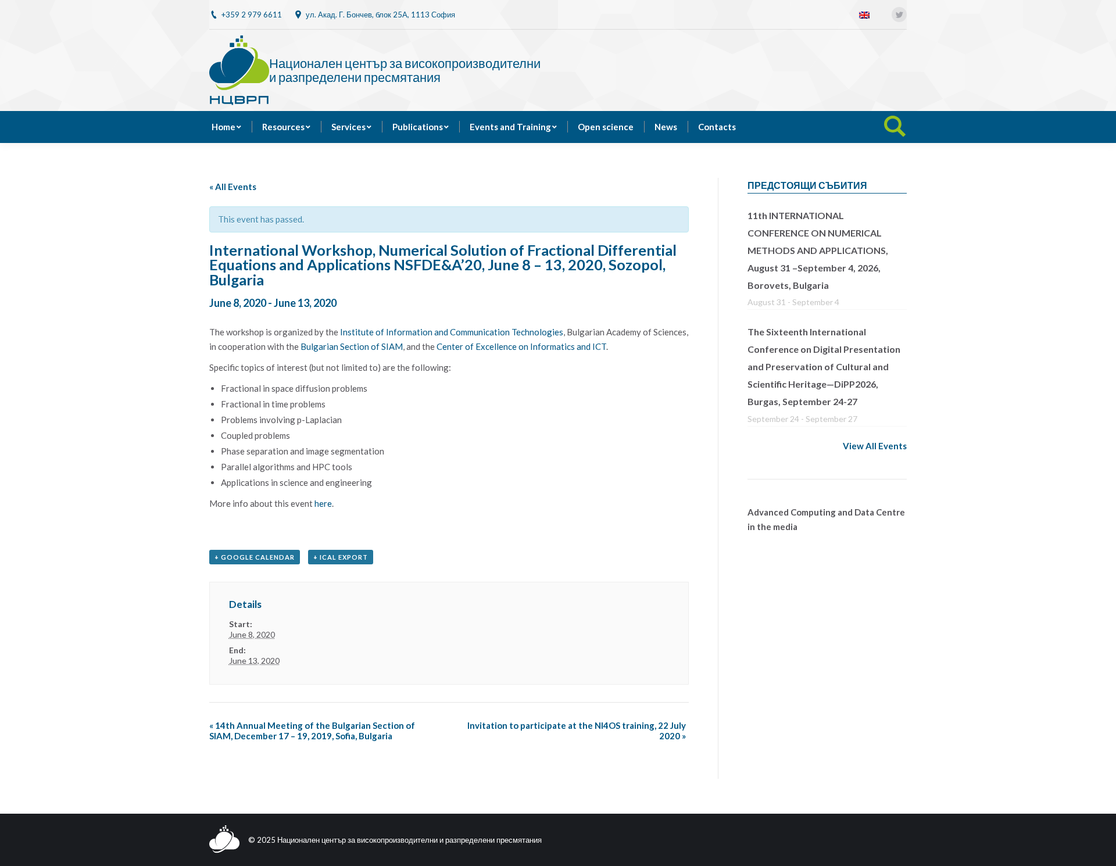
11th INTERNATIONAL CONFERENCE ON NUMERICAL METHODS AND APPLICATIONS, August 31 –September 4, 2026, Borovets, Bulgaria (817, 250)
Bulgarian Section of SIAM (352, 346)
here (323, 503)
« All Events (232, 186)
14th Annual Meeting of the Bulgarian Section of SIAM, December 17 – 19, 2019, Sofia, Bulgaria (312, 730)
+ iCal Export (340, 557)
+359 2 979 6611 (251, 14)
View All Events (875, 446)
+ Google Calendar (254, 557)
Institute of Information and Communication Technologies (451, 332)
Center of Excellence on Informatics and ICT (521, 346)
